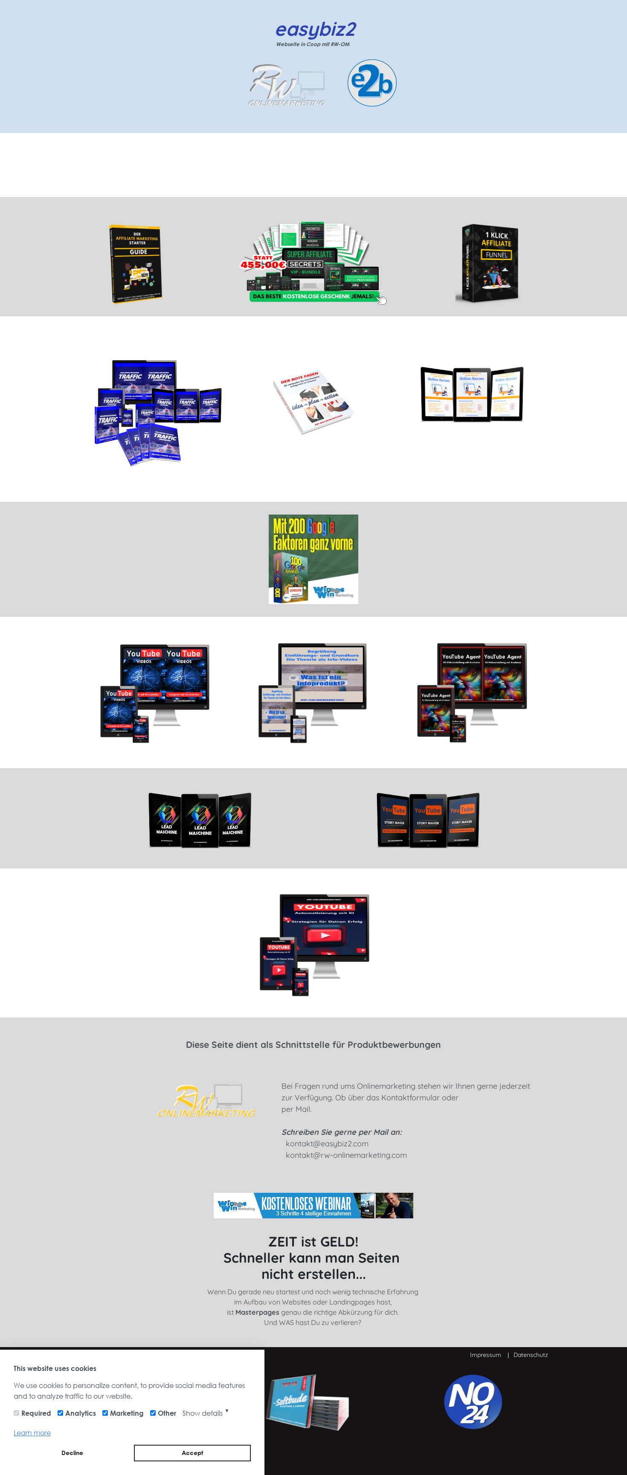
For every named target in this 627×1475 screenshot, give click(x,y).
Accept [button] (192, 1452)
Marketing (127, 1413)
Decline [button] (72, 1452)
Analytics (80, 1413)
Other (167, 1413)
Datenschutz (531, 1355)
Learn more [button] (32, 1432)
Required (36, 1413)
